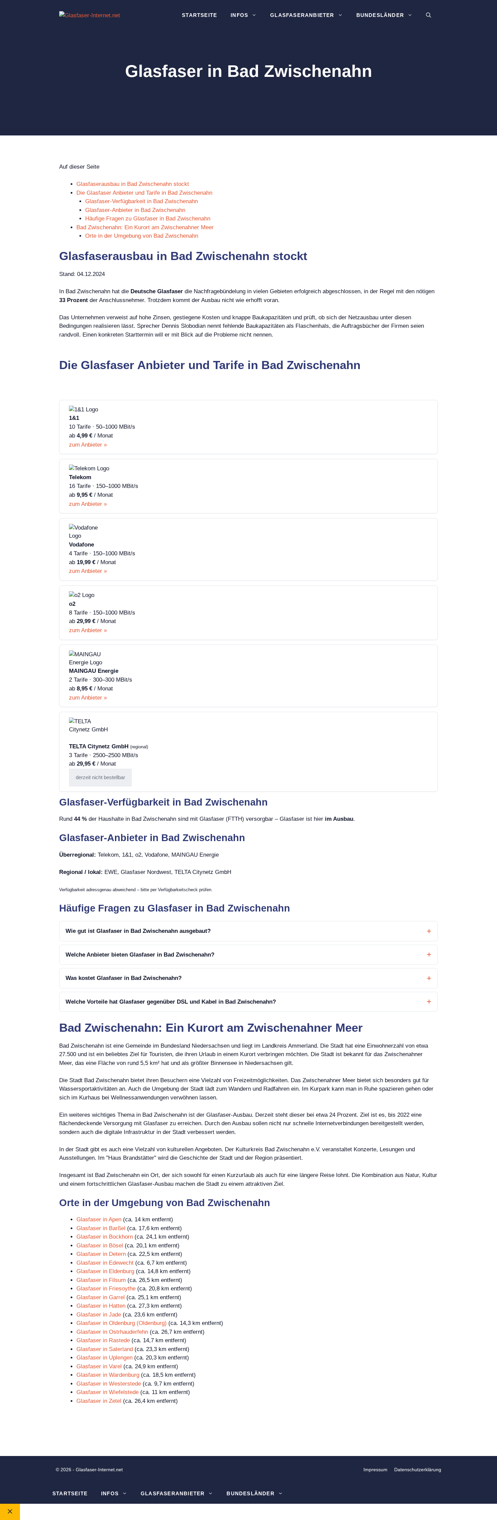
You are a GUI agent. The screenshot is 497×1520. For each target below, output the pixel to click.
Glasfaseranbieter (302, 15)
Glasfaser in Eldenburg (105, 1271)
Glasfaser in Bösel (99, 1245)
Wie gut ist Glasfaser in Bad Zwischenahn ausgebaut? (138, 931)
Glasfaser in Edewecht (105, 1263)
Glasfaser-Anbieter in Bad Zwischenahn (135, 210)
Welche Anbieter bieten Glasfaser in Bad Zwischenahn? (140, 954)
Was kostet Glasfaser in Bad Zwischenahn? (124, 978)
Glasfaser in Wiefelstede (107, 1392)
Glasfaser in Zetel (98, 1401)
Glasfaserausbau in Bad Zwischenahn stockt (132, 184)
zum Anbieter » (88, 445)
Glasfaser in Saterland (104, 1349)
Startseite (199, 15)
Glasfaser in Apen (98, 1219)
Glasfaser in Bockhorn (104, 1237)
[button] (428, 15)
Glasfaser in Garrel (100, 1297)
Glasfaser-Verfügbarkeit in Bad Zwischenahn (141, 201)
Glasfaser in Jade (98, 1314)
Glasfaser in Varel (99, 1366)
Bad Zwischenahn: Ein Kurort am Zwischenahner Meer (145, 227)
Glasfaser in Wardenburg (107, 1375)
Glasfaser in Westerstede (108, 1383)
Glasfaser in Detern (101, 1254)
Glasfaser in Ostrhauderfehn (112, 1332)
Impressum (375, 1469)
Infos (239, 15)
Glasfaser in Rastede (103, 1340)
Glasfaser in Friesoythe (106, 1288)
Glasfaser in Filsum (101, 1280)
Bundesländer (380, 15)
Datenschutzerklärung (417, 1469)
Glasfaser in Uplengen (104, 1357)
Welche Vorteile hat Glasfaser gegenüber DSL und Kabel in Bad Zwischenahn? (171, 1002)
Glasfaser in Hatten (100, 1306)
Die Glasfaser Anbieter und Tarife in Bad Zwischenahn (144, 193)
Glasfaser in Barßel (100, 1228)
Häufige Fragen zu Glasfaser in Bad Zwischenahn (147, 218)
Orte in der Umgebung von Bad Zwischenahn (141, 236)
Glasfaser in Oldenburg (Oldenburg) (121, 1323)
